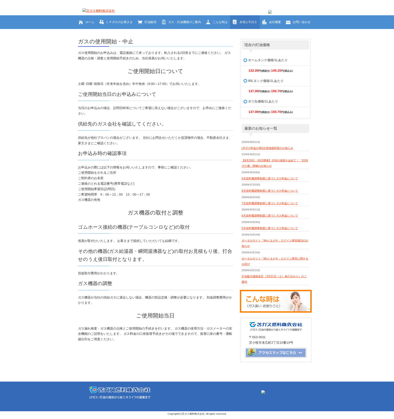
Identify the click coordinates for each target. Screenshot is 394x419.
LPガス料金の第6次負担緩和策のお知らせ (267, 148)
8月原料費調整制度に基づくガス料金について (270, 190)
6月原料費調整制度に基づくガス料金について (270, 215)
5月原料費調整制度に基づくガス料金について (270, 228)
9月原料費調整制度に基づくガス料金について (270, 178)
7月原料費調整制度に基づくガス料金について (270, 203)
